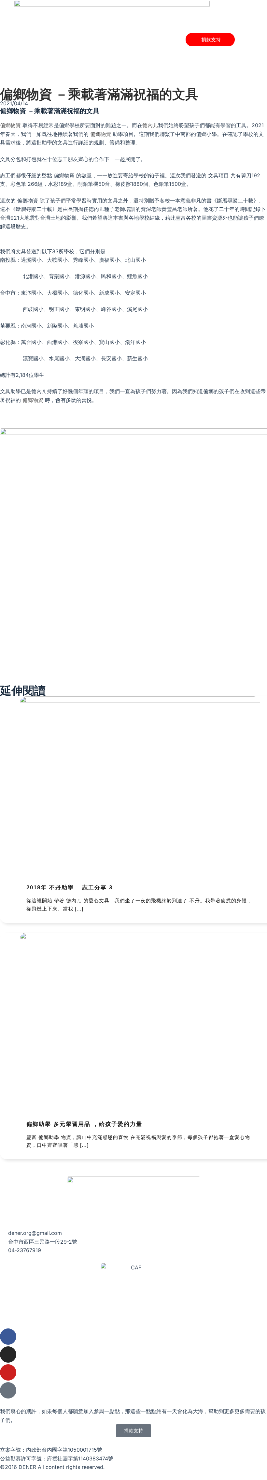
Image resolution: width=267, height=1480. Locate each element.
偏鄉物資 (10, 125)
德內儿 (150, 125)
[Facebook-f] (8, 1336)
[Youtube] (8, 1372)
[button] (242, 39)
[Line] (8, 1390)
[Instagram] (8, 1354)
